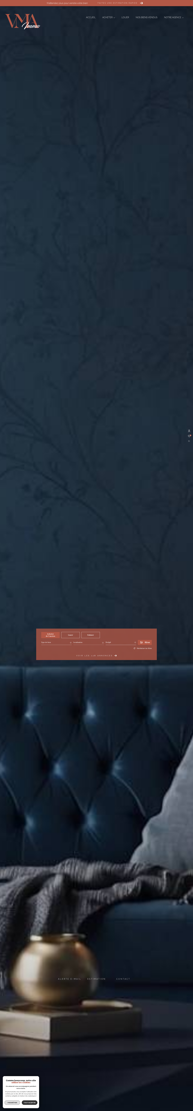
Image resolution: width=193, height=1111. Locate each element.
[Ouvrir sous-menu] (114, 17)
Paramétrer (12, 1103)
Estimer (90, 635)
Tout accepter (30, 1103)
